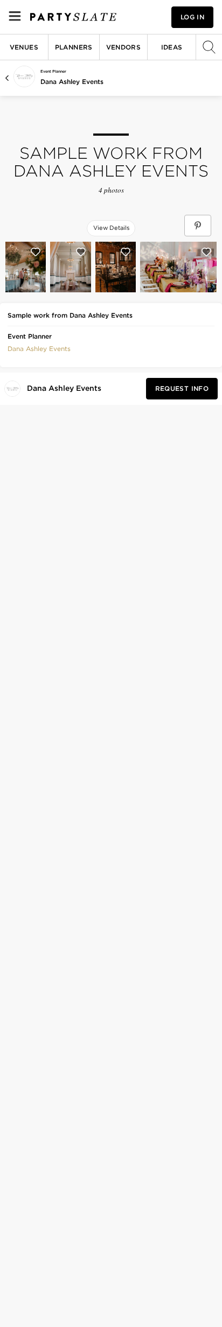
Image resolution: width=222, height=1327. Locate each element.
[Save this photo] (35, 252)
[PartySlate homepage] (73, 17)
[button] (39, 347)
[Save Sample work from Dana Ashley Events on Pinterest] (197, 225)
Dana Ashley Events (71, 82)
